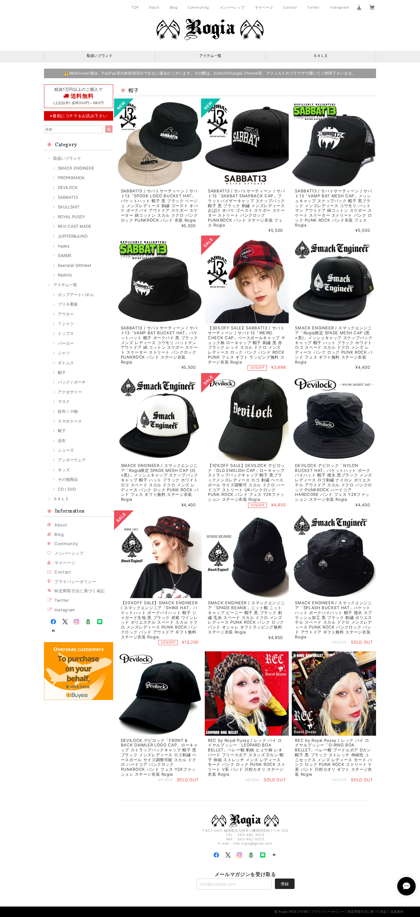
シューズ (66, 450)
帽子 (62, 372)
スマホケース (70, 421)
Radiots (65, 274)
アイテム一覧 (210, 55)
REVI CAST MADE (74, 226)
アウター (66, 314)
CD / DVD (67, 489)
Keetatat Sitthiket (74, 265)
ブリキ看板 (68, 304)
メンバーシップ (232, 7)
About (154, 7)
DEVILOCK (68, 187)
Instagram (339, 7)
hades (63, 245)
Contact (290, 7)
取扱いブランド (100, 55)
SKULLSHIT (68, 206)
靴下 (62, 430)
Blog (174, 7)
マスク (64, 401)
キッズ (64, 469)
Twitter (313, 7)
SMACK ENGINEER (76, 168)
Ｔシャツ (66, 323)
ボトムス (66, 362)
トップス (66, 333)
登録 (285, 883)
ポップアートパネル (76, 294)
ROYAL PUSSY (71, 216)
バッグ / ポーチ (72, 382)
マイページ (264, 7)
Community (198, 7)
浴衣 (62, 440)
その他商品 (68, 479)
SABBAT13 (68, 197)
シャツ (64, 352)
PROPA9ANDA (71, 177)
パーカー (66, 343)
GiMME (65, 255)
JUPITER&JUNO (73, 236)
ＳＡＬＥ (320, 55)
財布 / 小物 (68, 411)
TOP (134, 7)
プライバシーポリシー (75, 581)
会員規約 (397, 911)
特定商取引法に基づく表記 (79, 590)
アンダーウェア (72, 459)
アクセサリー (70, 391)
